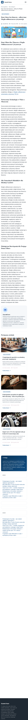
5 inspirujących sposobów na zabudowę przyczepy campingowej (14, 358)
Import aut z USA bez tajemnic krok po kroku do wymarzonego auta (14, 433)
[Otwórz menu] (25, 2)
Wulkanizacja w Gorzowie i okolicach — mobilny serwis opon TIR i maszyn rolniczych (13, 492)
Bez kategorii (5, 14)
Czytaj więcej (6, 370)
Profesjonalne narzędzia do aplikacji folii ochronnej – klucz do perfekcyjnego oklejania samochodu (14, 396)
